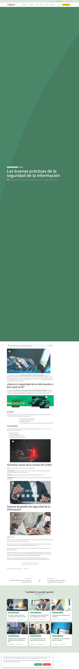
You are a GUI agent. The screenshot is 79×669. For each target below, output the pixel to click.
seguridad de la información (35, 379)
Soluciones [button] (24, 4)
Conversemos (51, 1)
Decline (47, 664)
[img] (49, 345)
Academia (52, 4)
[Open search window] (71, 4)
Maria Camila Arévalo (15, 179)
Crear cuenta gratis (66, 4)
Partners (47, 4)
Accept (38, 664)
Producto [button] (31, 4)
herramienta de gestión (15, 539)
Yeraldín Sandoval (31, 558)
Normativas (21, 167)
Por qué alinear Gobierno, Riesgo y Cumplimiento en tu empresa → (56, 581)
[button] (8, 346)
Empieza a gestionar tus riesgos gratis (30, 563)
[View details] (65, 1)
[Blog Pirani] (39, 580)
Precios (37, 4)
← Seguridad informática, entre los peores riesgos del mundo (20, 581)
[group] (30, 345)
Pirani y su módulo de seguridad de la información (32, 554)
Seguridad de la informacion (12, 167)
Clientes (42, 4)
